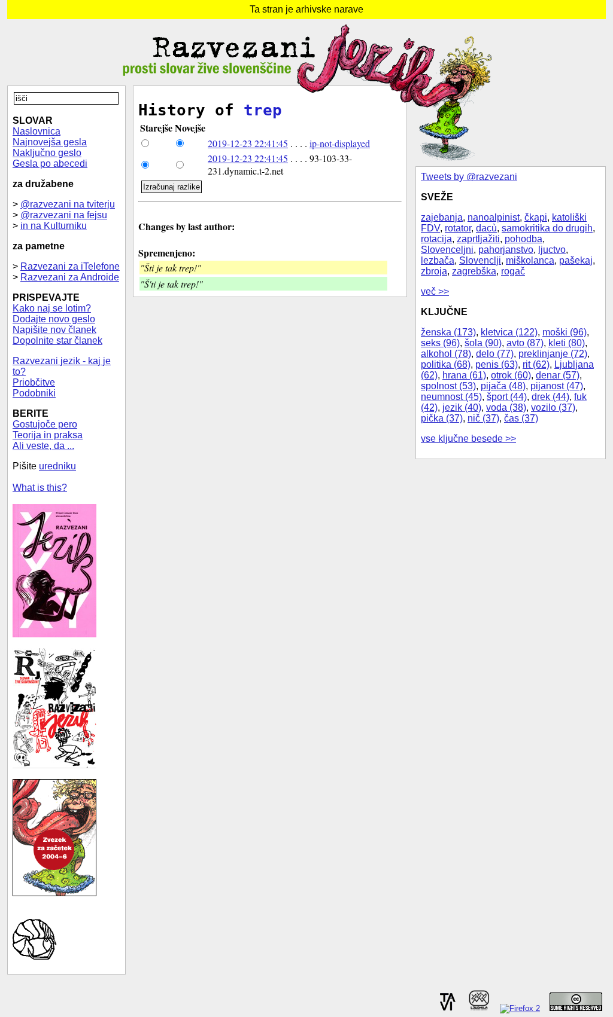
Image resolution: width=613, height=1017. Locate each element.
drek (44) (550, 397)
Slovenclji (480, 260)
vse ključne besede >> (468, 438)
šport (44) (507, 397)
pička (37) (442, 418)
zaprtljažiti (478, 239)
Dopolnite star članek (57, 340)
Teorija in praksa (48, 435)
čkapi (535, 217)
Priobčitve (34, 382)
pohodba (523, 239)
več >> (435, 291)
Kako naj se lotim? (52, 308)
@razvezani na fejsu (63, 215)
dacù (486, 228)
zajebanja (442, 217)
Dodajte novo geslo (54, 319)
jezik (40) (461, 407)
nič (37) (483, 418)
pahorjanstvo (505, 250)
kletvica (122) (509, 332)
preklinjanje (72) (552, 354)
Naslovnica (36, 131)
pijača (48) (503, 386)
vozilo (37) (553, 407)
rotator (458, 228)
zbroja (434, 271)
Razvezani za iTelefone (70, 266)
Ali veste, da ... (43, 446)
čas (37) (521, 418)
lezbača (437, 260)
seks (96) (440, 343)
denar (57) (557, 375)
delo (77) (495, 354)
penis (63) (496, 364)
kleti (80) (566, 343)
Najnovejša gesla (50, 142)
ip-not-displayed (339, 143)
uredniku (57, 466)
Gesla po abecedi (50, 163)
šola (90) (483, 343)
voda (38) (506, 407)
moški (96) (564, 332)
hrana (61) (464, 375)
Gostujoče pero (45, 424)
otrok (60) (511, 375)
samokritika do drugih (547, 228)
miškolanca (530, 260)
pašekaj (576, 260)
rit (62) (536, 364)
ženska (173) (448, 332)
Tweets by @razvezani (469, 177)
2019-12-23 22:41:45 (248, 143)
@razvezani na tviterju (67, 204)
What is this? (40, 487)
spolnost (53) (448, 386)
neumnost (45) (451, 397)
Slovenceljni (447, 250)
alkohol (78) (446, 354)
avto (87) (525, 343)
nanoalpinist (494, 217)
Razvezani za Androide (69, 277)
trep (263, 110)
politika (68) (446, 364)
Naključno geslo (47, 153)
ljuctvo (552, 250)
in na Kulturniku (53, 226)
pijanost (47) (556, 386)
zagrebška (474, 271)
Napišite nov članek (54, 330)
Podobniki (34, 393)
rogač (513, 271)
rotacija (436, 239)
